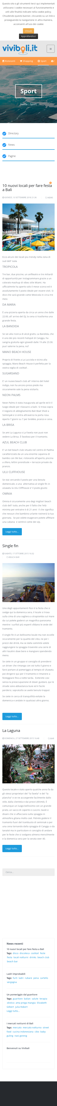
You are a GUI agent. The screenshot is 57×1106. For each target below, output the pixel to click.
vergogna (12, 982)
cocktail (35, 953)
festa (9, 957)
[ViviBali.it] (19, 49)
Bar (52, 738)
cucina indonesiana (23, 1031)
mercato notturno (32, 1027)
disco (15, 953)
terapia (43, 998)
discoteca (25, 953)
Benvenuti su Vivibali (18, 1048)
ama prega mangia (26, 1002)
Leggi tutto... (12, 531)
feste (42, 953)
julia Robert (21, 1006)
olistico (10, 1002)
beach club (43, 957)
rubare (28, 977)
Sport (43, 60)
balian (27, 998)
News (50, 197)
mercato (17, 1027)
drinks (33, 957)
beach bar (12, 961)
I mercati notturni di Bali (20, 1023)
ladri (21, 977)
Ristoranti (10, 60)
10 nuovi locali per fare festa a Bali (27, 187)
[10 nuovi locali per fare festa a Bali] (28, 229)
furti (15, 977)
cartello (44, 977)
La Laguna (11, 730)
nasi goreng (21, 1035)
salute (35, 998)
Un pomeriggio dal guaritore (22, 994)
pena (36, 977)
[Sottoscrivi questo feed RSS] (50, 183)
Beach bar (14, 557)
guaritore (18, 998)
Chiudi (28, 30)
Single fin (10, 545)
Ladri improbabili (16, 973)
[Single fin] (28, 582)
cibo (37, 1031)
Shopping (28, 60)
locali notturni (20, 957)
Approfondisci (28, 36)
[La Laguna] (28, 763)
